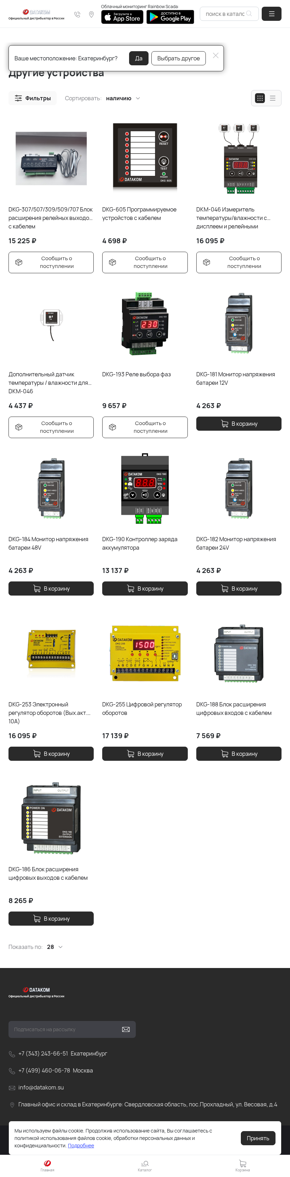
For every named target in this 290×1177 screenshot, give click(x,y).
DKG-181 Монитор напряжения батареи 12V (235, 378)
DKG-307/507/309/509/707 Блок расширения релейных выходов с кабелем (50, 217)
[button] (272, 14)
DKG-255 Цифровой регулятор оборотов (142, 708)
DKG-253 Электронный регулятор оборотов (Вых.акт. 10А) (47, 712)
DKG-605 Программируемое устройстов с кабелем (139, 213)
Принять (258, 1138)
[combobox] (229, 14)
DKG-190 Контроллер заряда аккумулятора (140, 543)
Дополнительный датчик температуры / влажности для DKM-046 (48, 382)
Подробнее (81, 1145)
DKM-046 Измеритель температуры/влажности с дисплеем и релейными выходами (231, 217)
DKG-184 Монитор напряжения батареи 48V (48, 543)
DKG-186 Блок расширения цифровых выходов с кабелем (48, 873)
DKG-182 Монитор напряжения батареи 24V (236, 543)
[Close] (215, 55)
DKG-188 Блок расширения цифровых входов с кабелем (234, 708)
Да (139, 58)
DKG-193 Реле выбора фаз (136, 374)
